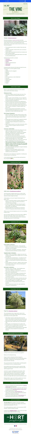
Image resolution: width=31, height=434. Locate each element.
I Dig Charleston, (21, 395)
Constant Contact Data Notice (19, 429)
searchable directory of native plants (19, 389)
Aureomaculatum (8, 60)
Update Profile (13, 429)
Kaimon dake (7, 63)
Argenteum (7, 59)
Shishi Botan (7, 65)
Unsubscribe (10, 429)
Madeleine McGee (13, 410)
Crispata (7, 61)
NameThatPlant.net (18, 391)
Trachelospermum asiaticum (15, 191)
